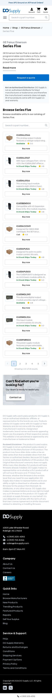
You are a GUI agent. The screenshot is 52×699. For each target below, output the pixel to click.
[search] (46, 17)
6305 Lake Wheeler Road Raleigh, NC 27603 (16, 529)
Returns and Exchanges (15, 647)
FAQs (5, 638)
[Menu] (6, 17)
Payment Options (12, 659)
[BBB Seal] (26, 578)
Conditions (9, 651)
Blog (5, 623)
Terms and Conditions (15, 667)
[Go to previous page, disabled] (7, 363)
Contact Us (9, 568)
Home (6, 27)
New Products (10, 602)
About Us (7, 563)
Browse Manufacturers (15, 598)
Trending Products (13, 606)
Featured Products (13, 610)
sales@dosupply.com (18, 543)
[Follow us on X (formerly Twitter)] (11, 688)
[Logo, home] (12, 10)
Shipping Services (12, 655)
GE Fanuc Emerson (30, 27)
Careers (7, 572)
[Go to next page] (44, 363)
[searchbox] (29, 17)
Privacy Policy (10, 663)
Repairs (7, 614)
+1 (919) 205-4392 (16, 536)
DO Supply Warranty (13, 642)
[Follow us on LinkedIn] (5, 688)
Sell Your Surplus (11, 619)
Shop (15, 27)
